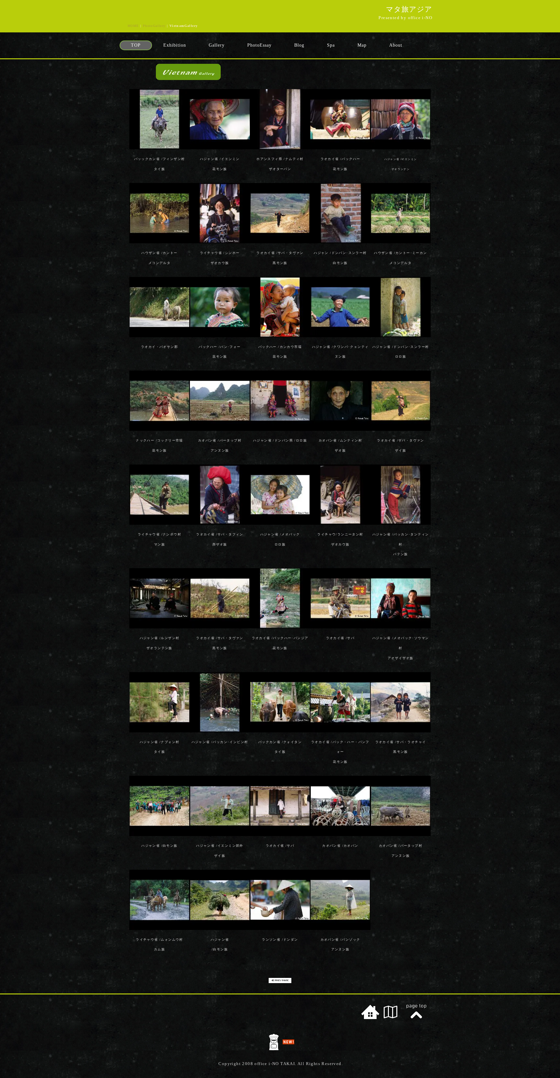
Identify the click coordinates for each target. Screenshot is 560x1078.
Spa (331, 45)
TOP (136, 45)
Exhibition (174, 45)
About (395, 45)
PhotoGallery (154, 26)
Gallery (217, 45)
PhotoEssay (259, 45)
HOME (133, 26)
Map (362, 45)
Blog (299, 45)
